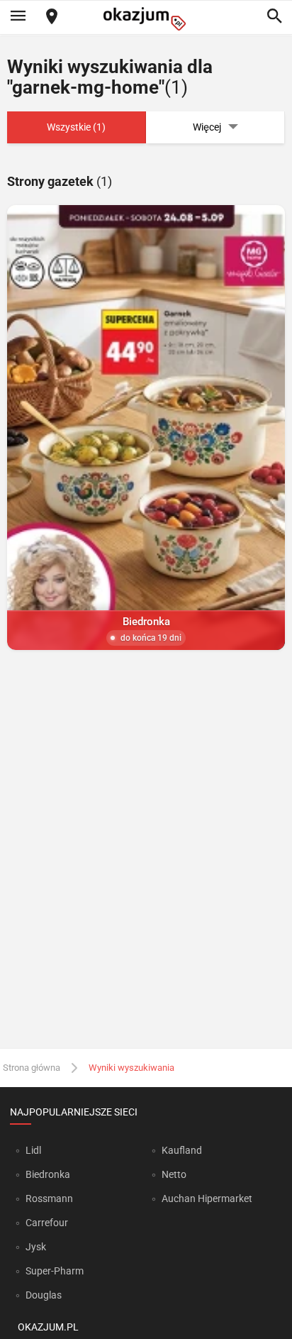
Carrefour (47, 1222)
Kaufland (182, 1150)
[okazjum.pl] (146, 19)
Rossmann (49, 1198)
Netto (174, 1174)
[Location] (51, 17)
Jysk (36, 1246)
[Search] (274, 17)
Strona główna (31, 1067)
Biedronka (48, 1174)
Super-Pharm (55, 1271)
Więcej (207, 127)
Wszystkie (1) (76, 127)
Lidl (33, 1150)
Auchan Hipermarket (207, 1198)
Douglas (44, 1295)
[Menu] (17, 17)
